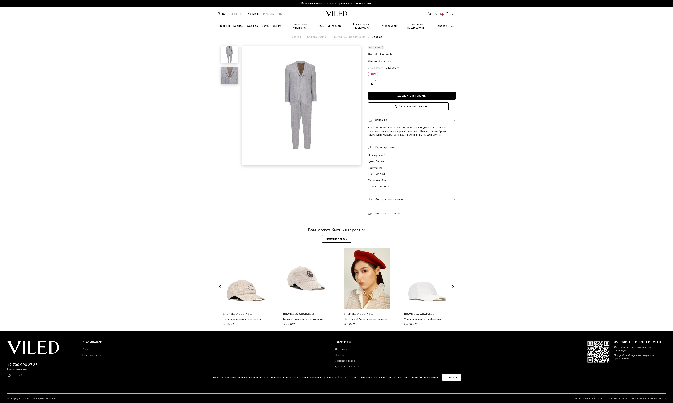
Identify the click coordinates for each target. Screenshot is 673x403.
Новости (441, 25)
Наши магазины (91, 355)
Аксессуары (389, 25)
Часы (321, 25)
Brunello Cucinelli (317, 36)
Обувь (265, 25)
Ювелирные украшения (299, 26)
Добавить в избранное (411, 106)
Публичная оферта (617, 398)
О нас (85, 349)
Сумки (277, 25)
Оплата (339, 355)
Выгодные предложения (416, 26)
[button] (412, 120)
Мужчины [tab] (269, 13)
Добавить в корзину (411, 95)
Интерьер (334, 25)
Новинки (224, 25)
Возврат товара (345, 360)
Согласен (452, 377)
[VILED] (336, 13)
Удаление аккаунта (347, 366)
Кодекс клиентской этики (588, 398)
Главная (296, 36)
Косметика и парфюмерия (361, 26)
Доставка (341, 349)
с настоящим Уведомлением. (420, 377)
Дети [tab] (282, 13)
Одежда (252, 25)
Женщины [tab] (253, 13)
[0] (448, 14)
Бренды (238, 25)
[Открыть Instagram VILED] (15, 375)
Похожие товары (336, 239)
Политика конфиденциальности (649, 398)
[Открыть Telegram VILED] (9, 375)
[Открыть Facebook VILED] (20, 375)
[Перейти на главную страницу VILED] (33, 348)
